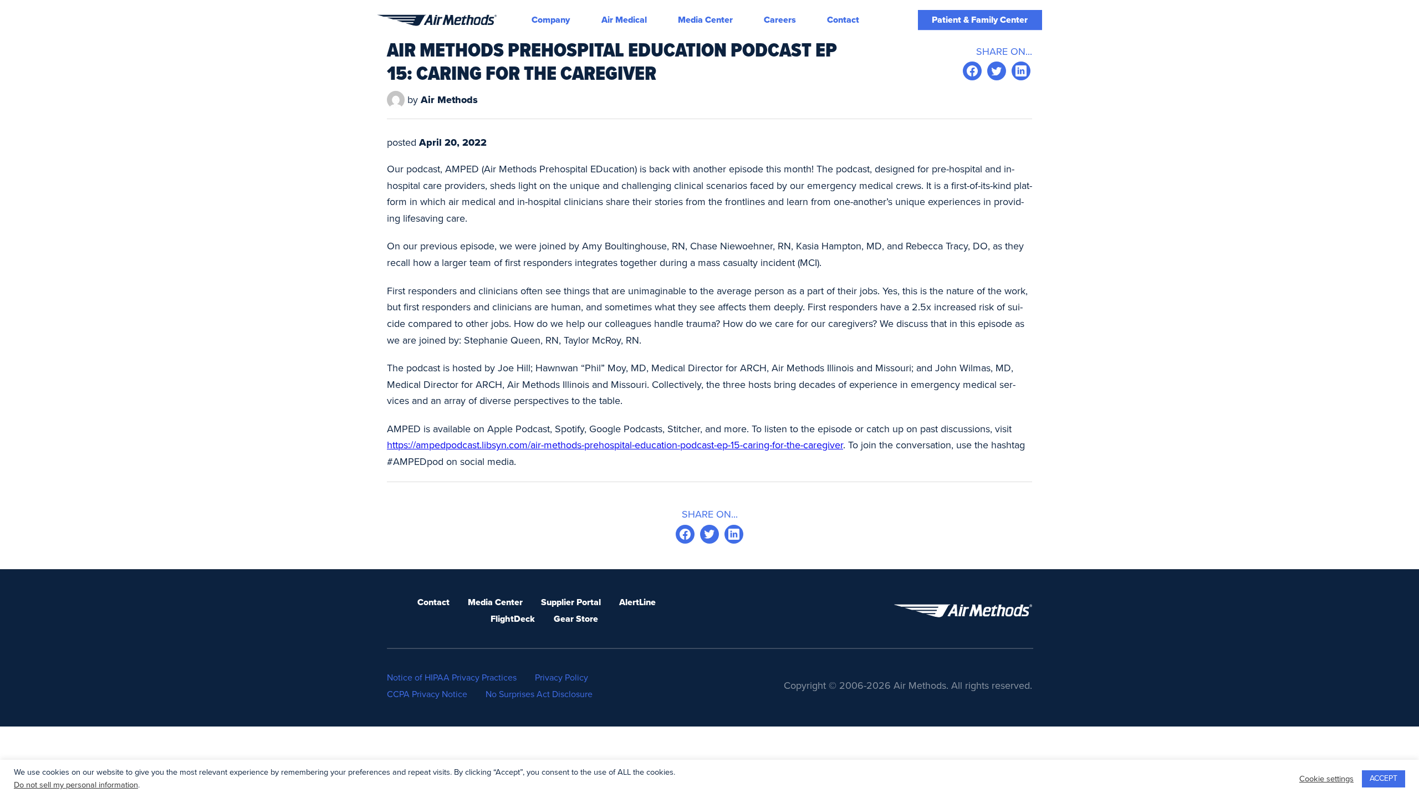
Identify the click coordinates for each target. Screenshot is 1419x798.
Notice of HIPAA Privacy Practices (452, 677)
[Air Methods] (437, 20)
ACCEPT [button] (1383, 778)
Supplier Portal (571, 602)
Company (551, 19)
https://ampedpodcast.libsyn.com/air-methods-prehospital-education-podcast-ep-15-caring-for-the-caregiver (615, 445)
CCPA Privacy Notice (427, 694)
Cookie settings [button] (1326, 779)
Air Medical (624, 19)
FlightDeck (513, 619)
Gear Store (576, 619)
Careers (780, 19)
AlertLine (637, 602)
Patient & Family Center (980, 19)
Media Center (705, 19)
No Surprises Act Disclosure (539, 694)
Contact (843, 19)
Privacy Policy (561, 677)
